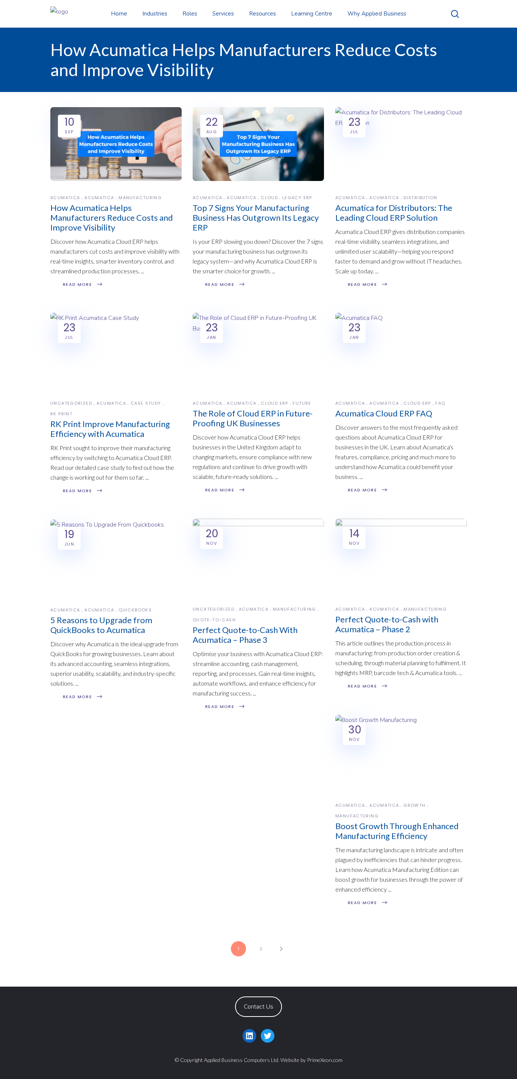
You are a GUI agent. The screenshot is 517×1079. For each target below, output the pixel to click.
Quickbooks (135, 610)
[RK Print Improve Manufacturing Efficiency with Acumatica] (116, 350)
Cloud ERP (274, 403)
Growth (414, 805)
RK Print (61, 414)
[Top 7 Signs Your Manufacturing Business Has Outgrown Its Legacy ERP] (258, 144)
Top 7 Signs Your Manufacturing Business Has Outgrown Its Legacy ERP (256, 217)
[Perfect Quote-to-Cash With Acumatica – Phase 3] (258, 556)
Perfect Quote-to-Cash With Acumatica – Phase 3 (245, 635)
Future (302, 403)
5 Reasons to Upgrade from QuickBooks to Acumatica (101, 625)
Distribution (420, 198)
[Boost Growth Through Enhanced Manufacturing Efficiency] (401, 752)
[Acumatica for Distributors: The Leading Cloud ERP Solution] (401, 144)
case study (146, 403)
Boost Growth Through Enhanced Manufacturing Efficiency (397, 831)
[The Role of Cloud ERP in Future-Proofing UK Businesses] (258, 350)
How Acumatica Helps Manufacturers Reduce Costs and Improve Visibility (111, 217)
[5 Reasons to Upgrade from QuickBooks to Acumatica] (116, 556)
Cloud (269, 198)
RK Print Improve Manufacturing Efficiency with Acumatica (110, 429)
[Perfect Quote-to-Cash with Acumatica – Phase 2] (401, 556)
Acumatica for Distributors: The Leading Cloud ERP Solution (393, 213)
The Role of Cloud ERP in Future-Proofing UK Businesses (253, 418)
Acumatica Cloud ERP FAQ (383, 413)
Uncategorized (71, 403)
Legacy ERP (297, 198)
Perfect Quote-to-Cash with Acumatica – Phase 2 (386, 624)
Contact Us (258, 1007)
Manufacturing (140, 198)
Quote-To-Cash (214, 620)
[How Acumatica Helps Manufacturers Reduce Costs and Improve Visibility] (116, 144)
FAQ (440, 403)
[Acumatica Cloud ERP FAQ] (401, 350)
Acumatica (65, 198)
